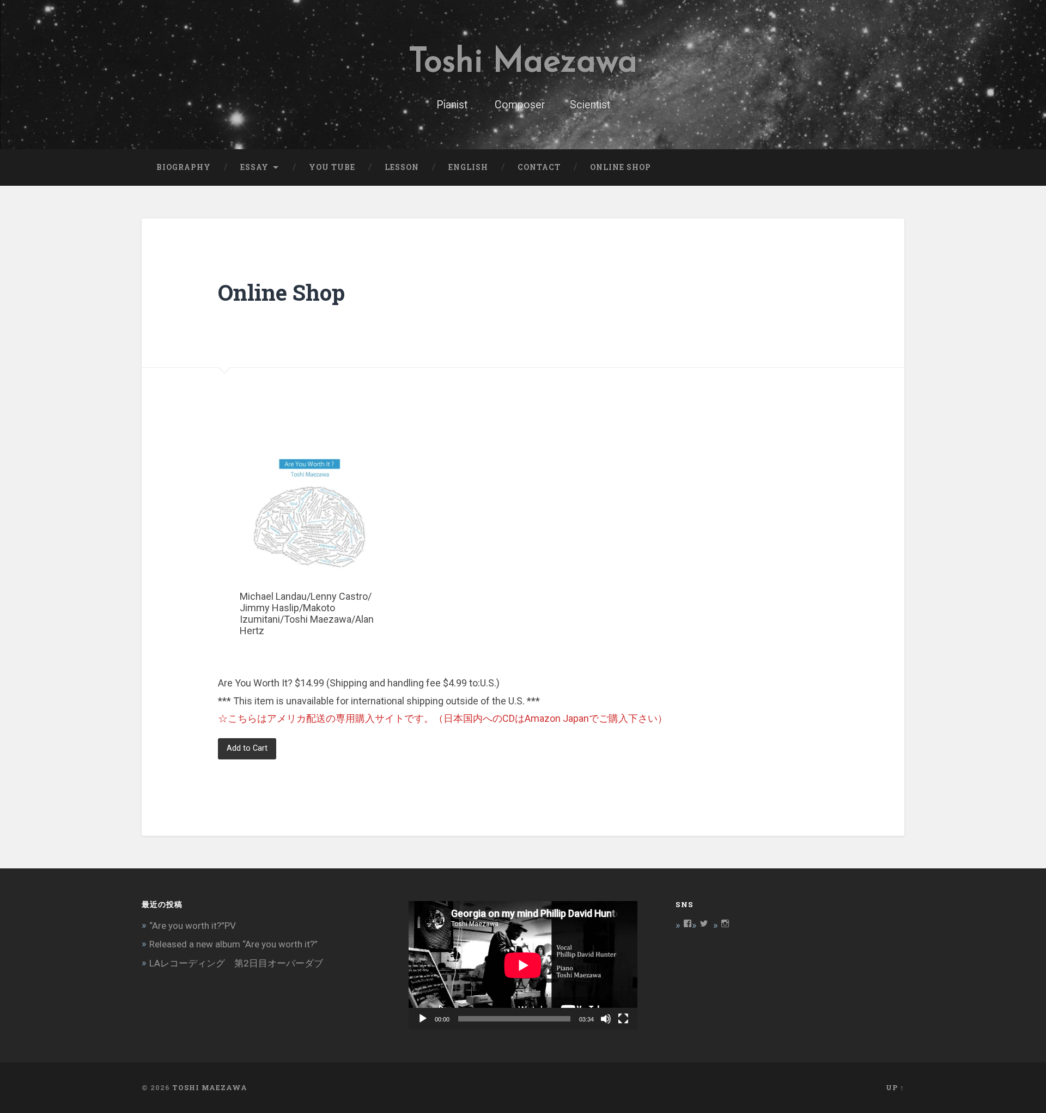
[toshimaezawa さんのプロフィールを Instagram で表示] (725, 923)
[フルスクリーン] (623, 1018)
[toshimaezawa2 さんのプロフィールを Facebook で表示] (687, 923)
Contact (539, 167)
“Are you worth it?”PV (192, 925)
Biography (183, 167)
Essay (254, 167)
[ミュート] (605, 1018)
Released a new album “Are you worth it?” (233, 944)
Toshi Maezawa (523, 63)
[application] (523, 965)
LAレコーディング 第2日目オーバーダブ (236, 963)
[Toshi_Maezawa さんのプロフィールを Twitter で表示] (704, 923)
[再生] (422, 1018)
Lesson (402, 167)
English (468, 167)
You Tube (332, 167)
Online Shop (620, 167)
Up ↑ (895, 1087)
